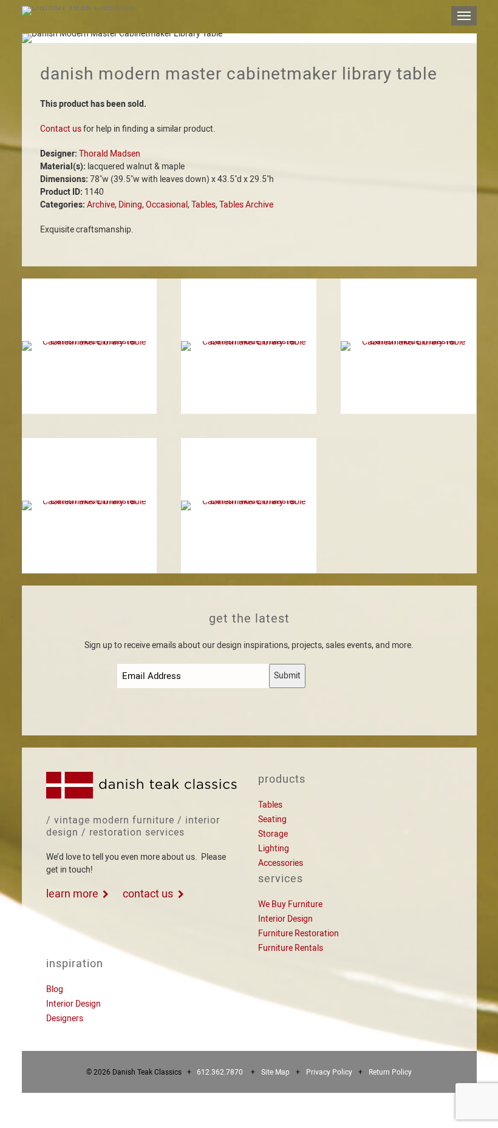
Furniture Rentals (290, 948)
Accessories (280, 863)
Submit (287, 675)
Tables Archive (246, 204)
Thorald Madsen (109, 153)
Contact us (60, 128)
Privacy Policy (329, 1072)
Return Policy (390, 1072)
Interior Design (285, 919)
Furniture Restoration (298, 933)
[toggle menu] (464, 15)
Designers (64, 1018)
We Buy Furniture (290, 904)
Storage (273, 834)
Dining (130, 204)
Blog (54, 989)
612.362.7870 (220, 1072)
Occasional (167, 204)
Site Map (275, 1072)
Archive (101, 204)
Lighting (273, 848)
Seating (272, 819)
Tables (203, 204)
